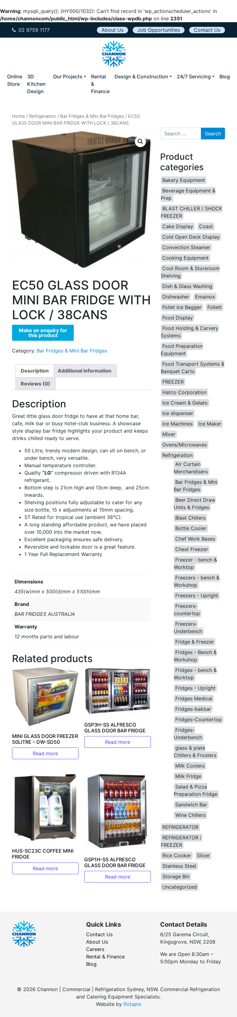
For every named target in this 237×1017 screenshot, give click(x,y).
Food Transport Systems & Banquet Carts (192, 367)
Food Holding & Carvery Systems (189, 332)
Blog (224, 76)
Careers (95, 949)
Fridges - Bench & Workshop (195, 656)
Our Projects (67, 76)
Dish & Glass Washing (187, 286)
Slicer (203, 855)
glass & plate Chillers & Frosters (195, 751)
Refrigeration (42, 116)
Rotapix (132, 1004)
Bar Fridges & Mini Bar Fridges (92, 116)
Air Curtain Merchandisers (191, 468)
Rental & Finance (100, 83)
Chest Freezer (191, 549)
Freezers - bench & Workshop (196, 581)
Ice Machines (177, 424)
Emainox (205, 297)
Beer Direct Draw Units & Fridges (194, 503)
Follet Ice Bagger (182, 307)
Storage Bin (175, 876)
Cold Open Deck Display (191, 237)
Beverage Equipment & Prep (188, 194)
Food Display (177, 318)
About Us (112, 30)
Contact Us (207, 30)
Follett (214, 307)
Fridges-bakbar (193, 709)
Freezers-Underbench (188, 627)
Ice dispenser (177, 413)
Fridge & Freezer (194, 642)
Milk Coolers (190, 766)
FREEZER (173, 382)
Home (18, 116)
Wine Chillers (190, 815)
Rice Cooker (176, 855)
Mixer (168, 434)
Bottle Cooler (190, 528)
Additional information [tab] (84, 371)
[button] (140, 141)
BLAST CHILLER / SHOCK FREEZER (191, 212)
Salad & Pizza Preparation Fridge (195, 790)
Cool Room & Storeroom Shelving (190, 272)
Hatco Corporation (184, 392)
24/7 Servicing (194, 76)
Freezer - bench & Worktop (195, 563)
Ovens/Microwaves (184, 445)
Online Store (14, 80)
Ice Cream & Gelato (185, 403)
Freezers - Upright (196, 595)
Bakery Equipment (183, 180)
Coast (206, 226)
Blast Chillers (190, 518)
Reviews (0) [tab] (35, 384)
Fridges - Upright (195, 688)
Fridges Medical (193, 698)
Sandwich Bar (191, 804)
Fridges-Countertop (198, 719)
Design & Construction (141, 76)
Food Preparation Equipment (182, 349)
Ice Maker (209, 424)
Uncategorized (179, 887)
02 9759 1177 (34, 30)
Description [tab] (35, 371)
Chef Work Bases (195, 539)
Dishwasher (175, 297)
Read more (45, 753)
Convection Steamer (186, 247)
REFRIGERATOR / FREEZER (181, 841)
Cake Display (177, 226)
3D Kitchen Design (36, 83)
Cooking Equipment (185, 258)
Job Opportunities (158, 30)
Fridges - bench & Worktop (195, 674)
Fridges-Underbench (188, 733)
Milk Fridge (188, 776)
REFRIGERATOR (180, 827)
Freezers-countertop (187, 609)
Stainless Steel (179, 866)
